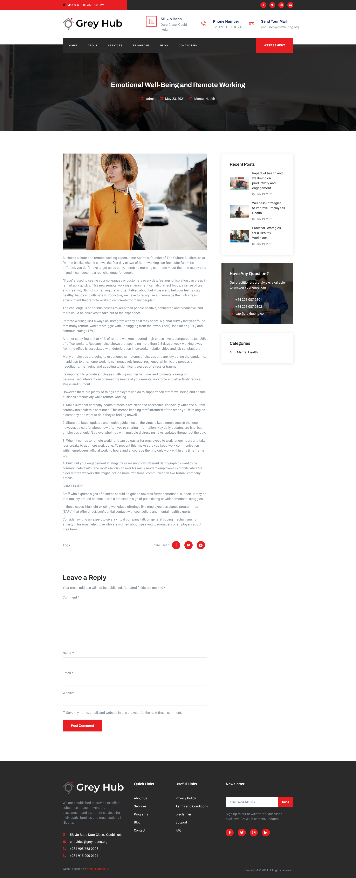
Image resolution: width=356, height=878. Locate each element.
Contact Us (188, 45)
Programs (141, 45)
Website (69, 693)
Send (285, 801)
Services (115, 45)
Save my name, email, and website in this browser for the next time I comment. (124, 712)
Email (68, 673)
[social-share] (176, 545)
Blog (164, 45)
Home (73, 45)
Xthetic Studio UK (98, 869)
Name (68, 653)
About (93, 45)
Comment (71, 597)
